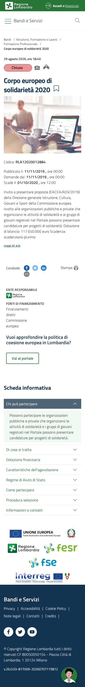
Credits (50, 616)
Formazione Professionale (21, 44)
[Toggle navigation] (8, 21)
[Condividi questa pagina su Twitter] (35, 267)
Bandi (7, 39)
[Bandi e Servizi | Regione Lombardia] (18, 6)
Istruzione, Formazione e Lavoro (36, 39)
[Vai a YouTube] (32, 631)
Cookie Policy (56, 608)
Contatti (32, 616)
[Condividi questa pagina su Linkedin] (44, 267)
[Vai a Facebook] (8, 631)
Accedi (57, 5)
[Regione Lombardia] (17, 295)
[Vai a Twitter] (20, 631)
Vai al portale (22, 358)
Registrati (72, 5)
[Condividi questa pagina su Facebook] (27, 267)
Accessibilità (30, 608)
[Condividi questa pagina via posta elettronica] (27, 273)
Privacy (9, 608)
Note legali (12, 616)
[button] (76, 20)
